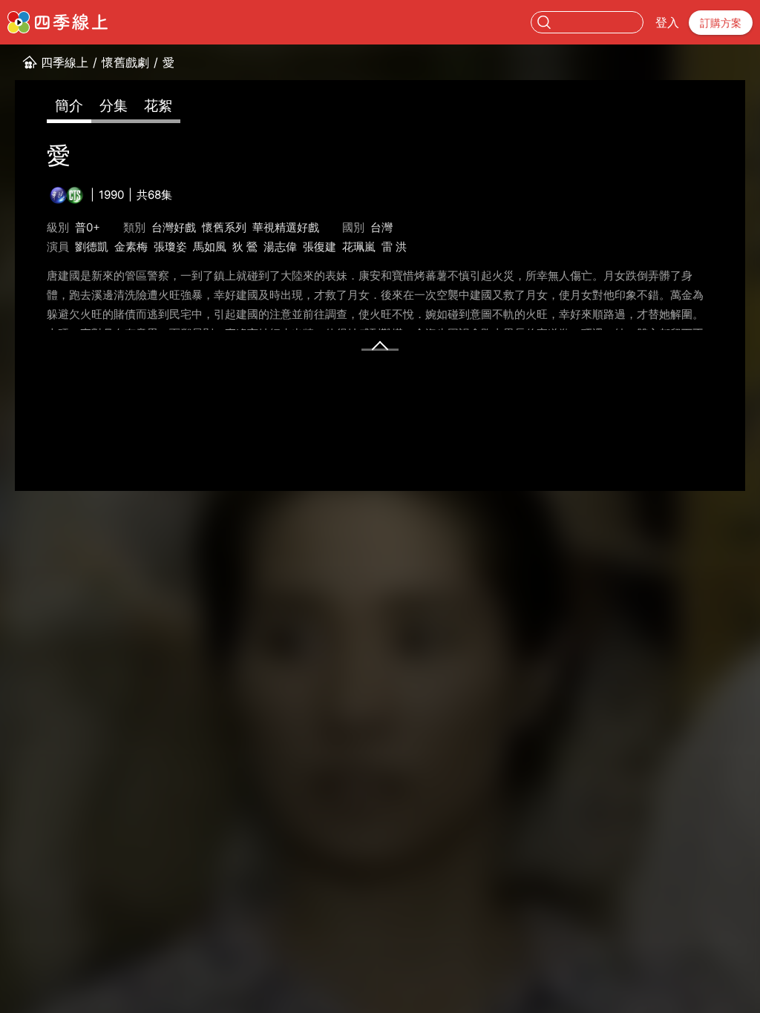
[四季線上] (57, 22)
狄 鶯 (245, 247)
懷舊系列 (224, 227)
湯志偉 (280, 247)
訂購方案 (720, 22)
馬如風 (209, 247)
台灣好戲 (173, 227)
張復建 (319, 247)
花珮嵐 (359, 247)
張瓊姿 (170, 247)
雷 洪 (394, 247)
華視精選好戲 (285, 227)
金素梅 (131, 247)
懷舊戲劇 (125, 62)
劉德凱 (91, 247)
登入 (667, 22)
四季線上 (64, 62)
